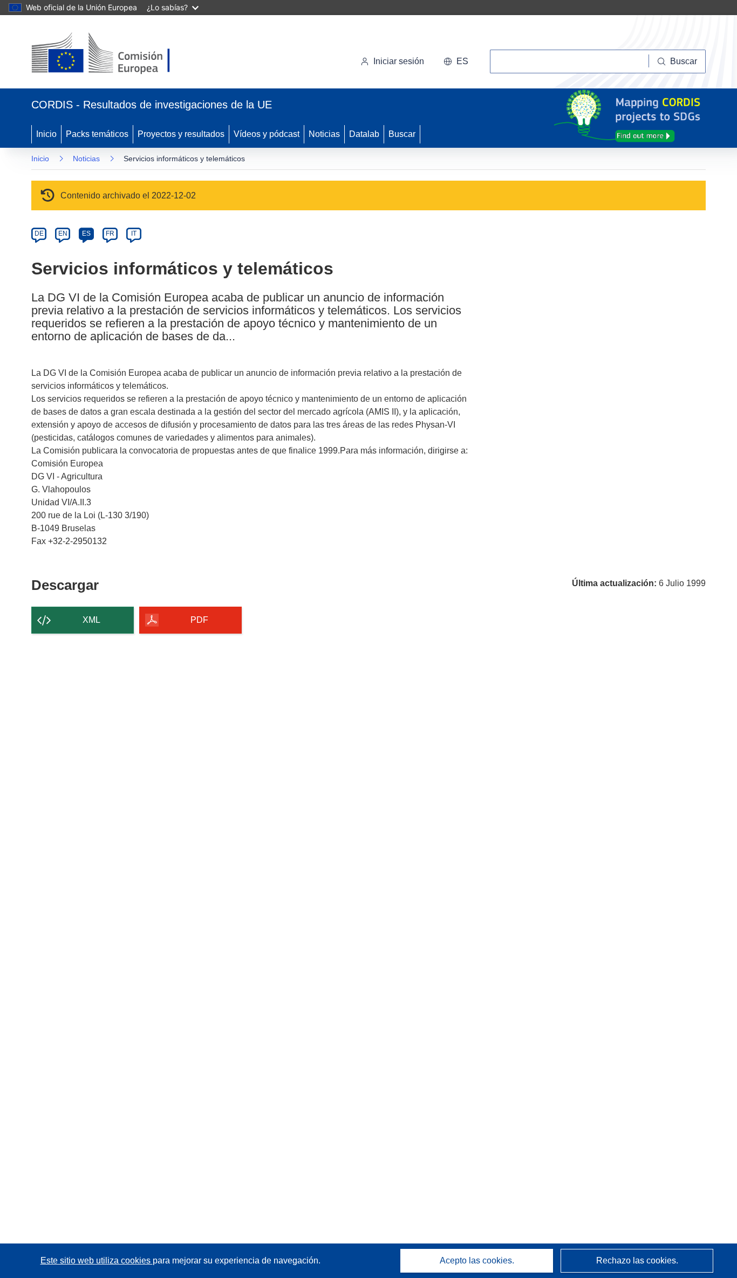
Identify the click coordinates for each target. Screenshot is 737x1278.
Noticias (324, 134)
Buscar (401, 134)
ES (86, 233)
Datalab (364, 134)
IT (134, 233)
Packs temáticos (97, 134)
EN (62, 233)
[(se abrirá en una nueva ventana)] (118, 53)
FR (110, 233)
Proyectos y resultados (181, 134)
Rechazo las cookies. (637, 1260)
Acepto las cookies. (477, 1260)
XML (91, 619)
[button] (456, 61)
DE (39, 233)
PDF (199, 619)
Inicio (46, 134)
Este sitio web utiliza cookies (96, 1260)
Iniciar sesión (398, 61)
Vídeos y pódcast (266, 134)
